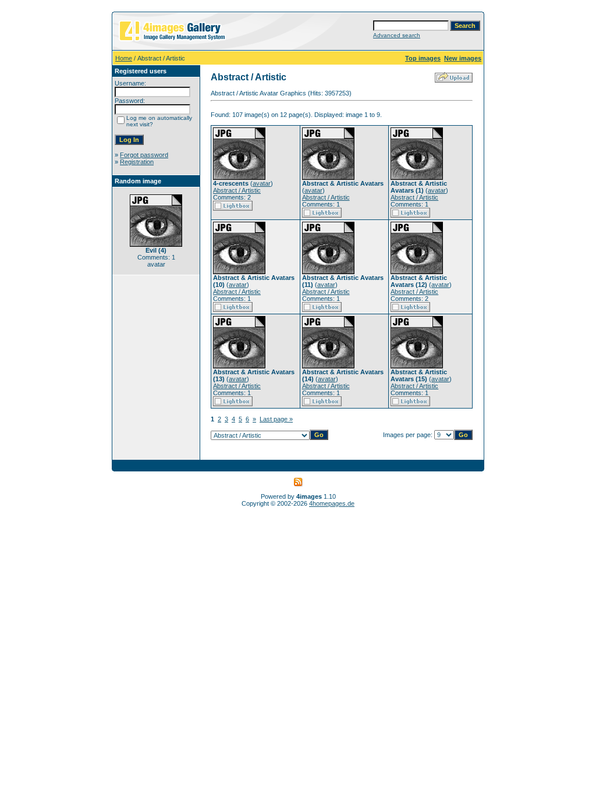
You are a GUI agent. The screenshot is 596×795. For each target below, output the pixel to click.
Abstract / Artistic (237, 190)
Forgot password (144, 154)
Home (123, 58)
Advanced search (396, 35)
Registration (137, 161)
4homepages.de (331, 503)
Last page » (276, 419)
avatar (262, 183)
